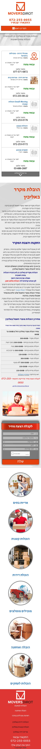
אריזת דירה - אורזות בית (18, 78)
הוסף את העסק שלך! (20, 745)
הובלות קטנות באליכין (20, 727)
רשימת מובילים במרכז (20, 716)
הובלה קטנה (20, 290)
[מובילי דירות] (20, 8)
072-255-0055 (20, 740)
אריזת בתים (20, 503)
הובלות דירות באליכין (20, 722)
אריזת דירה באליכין (20, 732)
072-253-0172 (20, 144)
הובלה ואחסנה (20, 647)
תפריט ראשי (20, 28)
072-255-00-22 (20, 96)
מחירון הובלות (23, 375)
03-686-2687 (20, 168)
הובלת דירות (20, 575)
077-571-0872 (20, 72)
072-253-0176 (20, 120)
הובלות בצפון (22, 126)
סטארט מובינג (22, 150)
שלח (20, 461)
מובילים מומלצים (20, 611)
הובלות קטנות (20, 539)
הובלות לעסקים (20, 683)
